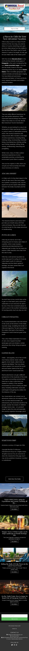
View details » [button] (14, 509)
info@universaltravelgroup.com (15, 634)
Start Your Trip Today (14, 479)
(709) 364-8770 (15, 636)
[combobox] (14, 615)
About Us (14, 628)
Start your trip (14, 619)
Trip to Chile (14, 28)
